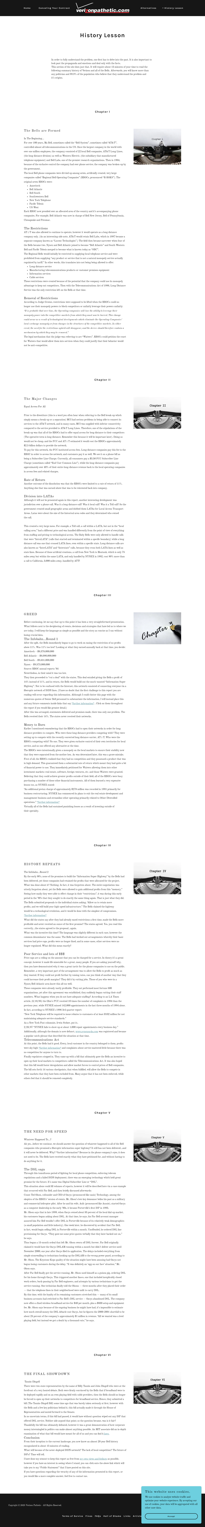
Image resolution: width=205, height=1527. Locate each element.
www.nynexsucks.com (86, 1031)
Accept (171, 1516)
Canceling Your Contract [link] (54, 8)
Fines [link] (89, 1516)
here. (106, 1434)
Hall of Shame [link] (112, 1516)
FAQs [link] (98, 1516)
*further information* (83, 703)
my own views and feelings (93, 1459)
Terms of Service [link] (72, 1516)
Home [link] (27, 8)
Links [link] (127, 1516)
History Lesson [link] (173, 8)
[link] (102, 8)
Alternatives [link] (148, 8)
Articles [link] (138, 1516)
